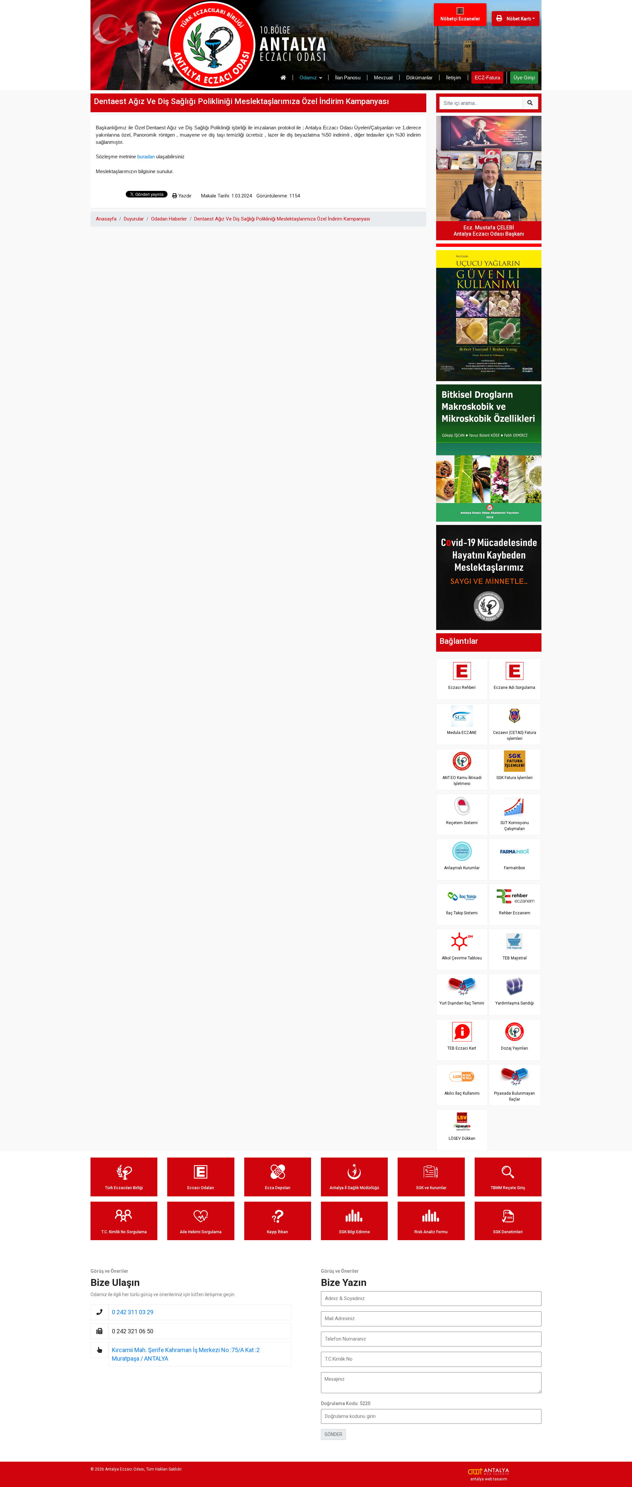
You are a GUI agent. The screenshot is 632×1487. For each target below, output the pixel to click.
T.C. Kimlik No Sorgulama (124, 1232)
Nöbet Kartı (518, 18)
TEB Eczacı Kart (461, 1048)
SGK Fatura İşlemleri (514, 777)
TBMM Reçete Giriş (508, 1188)
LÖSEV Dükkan (462, 1138)
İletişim (453, 77)
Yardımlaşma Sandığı (514, 1003)
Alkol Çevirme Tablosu (462, 958)
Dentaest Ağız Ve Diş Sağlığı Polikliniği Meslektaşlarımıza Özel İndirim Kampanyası (282, 219)
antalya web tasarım (488, 1479)
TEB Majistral (515, 958)
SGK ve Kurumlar (431, 1188)
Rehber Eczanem (514, 913)
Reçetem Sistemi (462, 823)
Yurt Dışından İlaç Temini (461, 1003)
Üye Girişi (524, 77)
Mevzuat (383, 77)
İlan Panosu (347, 77)
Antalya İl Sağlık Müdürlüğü (354, 1188)
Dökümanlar (419, 77)
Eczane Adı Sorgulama (514, 687)
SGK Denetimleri (508, 1232)
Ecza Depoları (277, 1188)
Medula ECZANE (462, 732)
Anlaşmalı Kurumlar (462, 868)
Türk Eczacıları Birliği (124, 1188)
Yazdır (184, 196)
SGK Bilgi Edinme (354, 1232)
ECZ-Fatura (487, 77)
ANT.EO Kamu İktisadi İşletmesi (462, 780)
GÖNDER (333, 1434)
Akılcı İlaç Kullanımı (462, 1093)
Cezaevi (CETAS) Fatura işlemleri (514, 735)
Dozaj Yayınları (514, 1048)
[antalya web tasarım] (488, 1471)
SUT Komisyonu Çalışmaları (514, 826)
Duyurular (134, 219)
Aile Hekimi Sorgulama (201, 1232)
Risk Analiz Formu (431, 1232)
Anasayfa (106, 219)
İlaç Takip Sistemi (462, 913)
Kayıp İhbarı (277, 1232)
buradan (146, 156)
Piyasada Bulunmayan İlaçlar (514, 1096)
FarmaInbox (514, 868)
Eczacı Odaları (200, 1188)
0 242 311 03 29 (132, 1312)
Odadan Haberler (169, 219)
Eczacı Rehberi (462, 687)
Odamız (308, 77)
